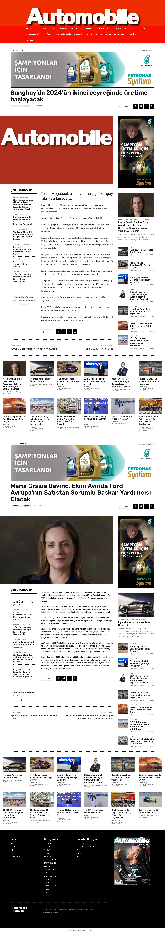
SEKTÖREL (47, 34)
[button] (144, 29)
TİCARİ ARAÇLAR (119, 28)
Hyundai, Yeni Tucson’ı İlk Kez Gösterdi (20, 264)
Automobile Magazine (22, 106)
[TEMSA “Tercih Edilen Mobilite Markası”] (123, 406)
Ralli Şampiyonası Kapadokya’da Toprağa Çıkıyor (141, 265)
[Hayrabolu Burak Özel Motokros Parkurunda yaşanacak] (123, 310)
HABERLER (29, 28)
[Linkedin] (22, 304)
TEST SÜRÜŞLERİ (101, 28)
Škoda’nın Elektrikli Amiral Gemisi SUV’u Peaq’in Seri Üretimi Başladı (23, 235)
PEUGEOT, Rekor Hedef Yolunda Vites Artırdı (34, 349)
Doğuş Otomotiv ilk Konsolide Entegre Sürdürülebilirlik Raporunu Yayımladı (23, 220)
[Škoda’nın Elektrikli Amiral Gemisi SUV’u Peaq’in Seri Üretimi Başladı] (69, 406)
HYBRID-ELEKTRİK (83, 28)
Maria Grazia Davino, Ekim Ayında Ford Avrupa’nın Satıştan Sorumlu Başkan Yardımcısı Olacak (23, 204)
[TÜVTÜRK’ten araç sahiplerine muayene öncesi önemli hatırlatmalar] (123, 340)
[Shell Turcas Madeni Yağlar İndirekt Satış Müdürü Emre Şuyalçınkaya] (150, 406)
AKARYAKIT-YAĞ (32, 34)
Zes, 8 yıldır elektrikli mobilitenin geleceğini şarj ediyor (140, 279)
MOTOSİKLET (119, 34)
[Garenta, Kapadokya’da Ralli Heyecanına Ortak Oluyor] (123, 325)
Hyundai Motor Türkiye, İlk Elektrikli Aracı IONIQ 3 (95, 419)
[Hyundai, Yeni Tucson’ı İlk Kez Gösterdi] (123, 251)
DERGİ (131, 34)
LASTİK (89, 34)
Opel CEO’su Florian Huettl (99, 349)
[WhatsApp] (152, 106)
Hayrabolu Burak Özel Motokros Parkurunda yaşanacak (140, 311)
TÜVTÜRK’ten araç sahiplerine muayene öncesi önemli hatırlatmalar (23, 278)
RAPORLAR (30, 40)
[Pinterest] (146, 106)
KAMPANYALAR (66, 28)
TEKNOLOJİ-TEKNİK (62, 34)
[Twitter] (141, 106)
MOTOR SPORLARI (103, 34)
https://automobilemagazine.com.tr (24, 300)
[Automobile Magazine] (82, 13)
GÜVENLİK (78, 34)
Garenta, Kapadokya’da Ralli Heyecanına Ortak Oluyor (22, 250)
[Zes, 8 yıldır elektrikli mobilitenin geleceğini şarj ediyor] (123, 279)
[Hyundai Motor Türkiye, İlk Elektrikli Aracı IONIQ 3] (96, 406)
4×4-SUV (42, 28)
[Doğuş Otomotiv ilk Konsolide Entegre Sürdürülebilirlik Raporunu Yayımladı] (123, 293)
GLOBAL (53, 28)
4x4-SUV (16, 229)
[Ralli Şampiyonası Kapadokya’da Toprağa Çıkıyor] (123, 264)
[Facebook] (135, 106)
